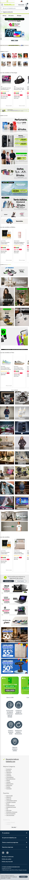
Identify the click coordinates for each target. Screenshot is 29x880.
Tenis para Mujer (10, 815)
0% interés (11, 15)
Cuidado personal (10, 822)
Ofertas (4, 15)
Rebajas (19, 15)
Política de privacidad (7, 861)
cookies (8, 877)
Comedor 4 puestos (11, 802)
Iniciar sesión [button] (8, 581)
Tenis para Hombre (10, 813)
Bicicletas (8, 770)
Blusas (7, 803)
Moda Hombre (9, 783)
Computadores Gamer (11, 800)
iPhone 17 (8, 797)
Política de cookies (6, 859)
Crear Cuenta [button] (20, 581)
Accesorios (9, 769)
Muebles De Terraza (11, 807)
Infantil (8, 780)
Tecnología (8, 788)
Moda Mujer (9, 785)
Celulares (8, 774)
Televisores (9, 772)
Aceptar (23, 876)
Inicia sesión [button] (21, 4)
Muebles (8, 787)
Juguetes (8, 782)
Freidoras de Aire (10, 805)
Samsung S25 (9, 795)
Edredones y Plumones (11, 812)
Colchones (8, 775)
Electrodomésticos (10, 778)
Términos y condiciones (7, 856)
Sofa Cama (8, 810)
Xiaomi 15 (8, 799)
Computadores (9, 777)
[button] (14, 8)
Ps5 (7, 808)
